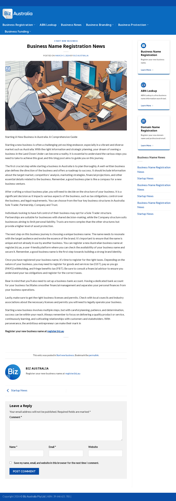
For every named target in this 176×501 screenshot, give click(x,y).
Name (13, 446)
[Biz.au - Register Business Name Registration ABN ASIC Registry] (20, 13)
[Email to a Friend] (66, 343)
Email (52, 446)
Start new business (66, 41)
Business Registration (18, 25)
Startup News (19, 390)
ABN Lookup (48, 25)
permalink (94, 355)
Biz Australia (81, 55)
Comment (15, 417)
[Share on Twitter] (60, 343)
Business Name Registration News (153, 169)
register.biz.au (55, 331)
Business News (71, 25)
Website (93, 446)
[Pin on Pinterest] (72, 343)
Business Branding (98, 25)
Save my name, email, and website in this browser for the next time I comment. (56, 462)
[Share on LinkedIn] (78, 343)
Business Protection (132, 25)
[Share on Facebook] (54, 343)
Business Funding (17, 31)
